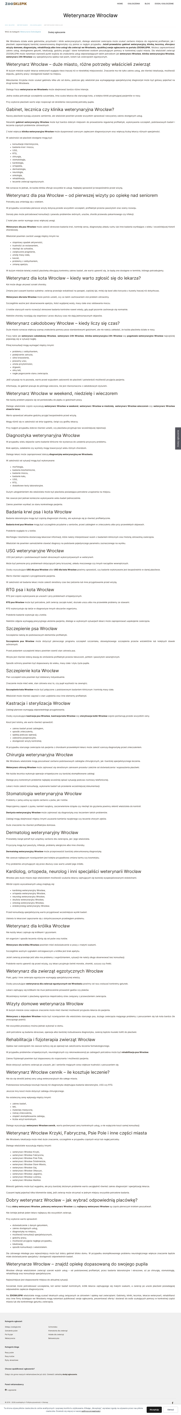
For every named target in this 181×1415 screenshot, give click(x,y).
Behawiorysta (53, 1338)
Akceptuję (154, 1409)
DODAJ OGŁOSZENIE (164, 3)
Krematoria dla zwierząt (57, 1331)
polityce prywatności (91, 1411)
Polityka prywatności (33, 1402)
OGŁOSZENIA (134, 3)
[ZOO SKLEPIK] (16, 3)
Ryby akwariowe (11, 1360)
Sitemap (45, 1402)
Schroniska (52, 1327)
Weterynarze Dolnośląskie (30, 32)
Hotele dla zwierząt (56, 1334)
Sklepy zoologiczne (13, 1327)
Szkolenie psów (11, 1331)
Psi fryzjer (9, 1334)
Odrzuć (170, 1409)
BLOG (147, 3)
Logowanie (12, 1390)
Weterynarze (10, 1338)
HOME (120, 3)
